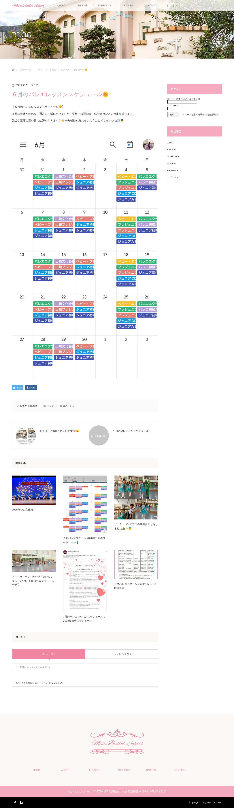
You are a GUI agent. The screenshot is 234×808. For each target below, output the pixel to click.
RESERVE (172, 170)
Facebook (14, 802)
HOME (37, 770)
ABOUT (61, 5)
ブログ (34, 85)
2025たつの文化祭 (22, 509)
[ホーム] (13, 65)
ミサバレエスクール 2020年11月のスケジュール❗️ (84, 540)
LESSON (82, 5)
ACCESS (127, 5)
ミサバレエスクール (212, 802)
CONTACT (150, 5)
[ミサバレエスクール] (117, 752)
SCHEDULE (105, 5)
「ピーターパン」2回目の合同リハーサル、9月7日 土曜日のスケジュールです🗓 (33, 581)
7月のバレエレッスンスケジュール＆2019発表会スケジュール (84, 618)
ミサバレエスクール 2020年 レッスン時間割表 (135, 585)
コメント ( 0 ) (48, 654)
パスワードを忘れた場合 (192, 114)
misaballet (33, 406)
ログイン (172, 5)
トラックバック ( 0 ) (121, 654)
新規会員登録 (212, 114)
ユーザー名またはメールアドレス (183, 99)
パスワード (172, 105)
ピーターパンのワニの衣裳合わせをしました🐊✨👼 (136, 526)
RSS (21, 802)
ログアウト (172, 177)
